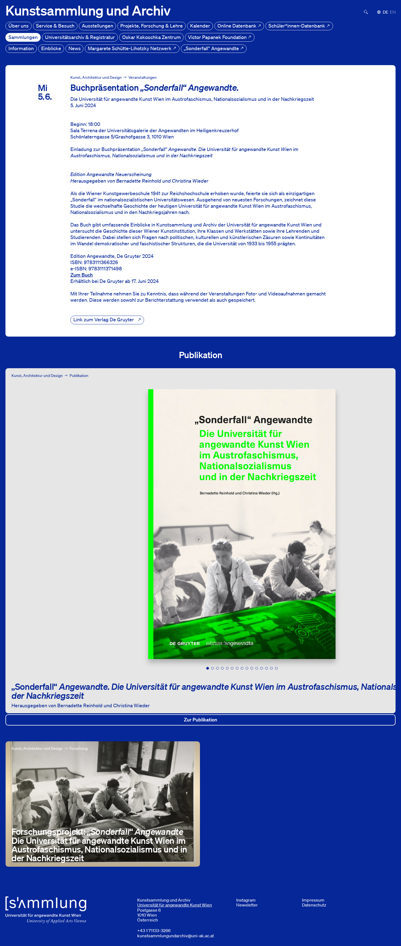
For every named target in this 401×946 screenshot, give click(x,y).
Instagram (246, 900)
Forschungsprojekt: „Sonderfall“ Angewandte (54, 744)
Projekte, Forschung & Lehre (151, 26)
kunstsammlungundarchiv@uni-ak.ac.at (175, 935)
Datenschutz (314, 905)
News (74, 48)
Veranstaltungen (142, 77)
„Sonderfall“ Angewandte (212, 48)
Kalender (200, 26)
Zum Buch (81, 275)
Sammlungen (23, 37)
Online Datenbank (237, 26)
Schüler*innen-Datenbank (297, 26)
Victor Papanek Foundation (218, 37)
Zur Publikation (290, 719)
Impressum (313, 900)
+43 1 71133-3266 (153, 930)
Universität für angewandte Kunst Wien (174, 905)
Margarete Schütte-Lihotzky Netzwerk (130, 48)
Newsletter (247, 905)
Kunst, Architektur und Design (96, 77)
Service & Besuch (55, 26)
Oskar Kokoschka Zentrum (151, 37)
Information (21, 48)
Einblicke (51, 48)
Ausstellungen (97, 26)
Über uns (18, 26)
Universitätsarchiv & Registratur (80, 37)
